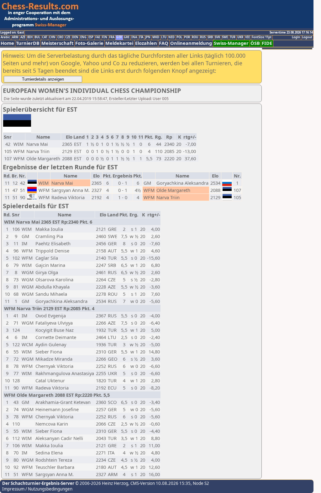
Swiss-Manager (231, 43)
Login (296, 37)
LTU (163, 37)
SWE (225, 37)
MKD (155, 37)
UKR (240, 37)
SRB (210, 37)
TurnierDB (27, 43)
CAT (44, 37)
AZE (22, 37)
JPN (147, 37)
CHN (52, 37)
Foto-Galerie (89, 43)
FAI (97, 37)
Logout (307, 37)
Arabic (5, 37)
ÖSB (255, 43)
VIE (247, 37)
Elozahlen (146, 43)
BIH (30, 37)
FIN (104, 37)
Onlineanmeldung (191, 43)
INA (134, 37)
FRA (111, 37)
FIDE (267, 43)
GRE (126, 37)
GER (119, 37)
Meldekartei (119, 43)
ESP (90, 37)
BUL (37, 37)
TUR (232, 37)
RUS (203, 37)
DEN (75, 37)
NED (171, 37)
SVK (217, 37)
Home (7, 43)
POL (179, 37)
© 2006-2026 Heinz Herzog (101, 483)
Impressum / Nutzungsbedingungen (37, 489)
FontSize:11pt (261, 37)
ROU (195, 37)
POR (187, 37)
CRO (60, 37)
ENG (83, 37)
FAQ (163, 43)
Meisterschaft (57, 43)
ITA (141, 37)
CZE (67, 37)
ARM (15, 37)
